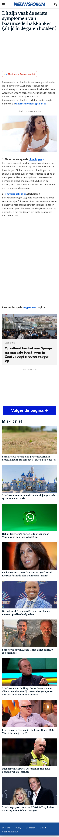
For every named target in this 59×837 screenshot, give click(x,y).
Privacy (18, 828)
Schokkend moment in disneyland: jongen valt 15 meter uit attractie (28, 497)
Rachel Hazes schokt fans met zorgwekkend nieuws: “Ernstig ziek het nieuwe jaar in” (27, 574)
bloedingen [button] (35, 159)
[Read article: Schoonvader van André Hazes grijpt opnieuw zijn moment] (29, 633)
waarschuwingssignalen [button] (29, 103)
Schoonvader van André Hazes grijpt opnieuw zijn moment (27, 651)
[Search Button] (55, 4)
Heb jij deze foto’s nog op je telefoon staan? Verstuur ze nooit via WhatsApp (26, 535)
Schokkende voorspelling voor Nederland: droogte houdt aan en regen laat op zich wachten (29, 458)
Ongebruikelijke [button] (14, 194)
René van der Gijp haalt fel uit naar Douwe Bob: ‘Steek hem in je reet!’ (28, 731)
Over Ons (6, 828)
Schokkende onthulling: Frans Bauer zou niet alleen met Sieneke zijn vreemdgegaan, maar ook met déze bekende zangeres (27, 692)
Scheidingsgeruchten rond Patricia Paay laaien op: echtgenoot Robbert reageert (28, 809)
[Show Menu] (3, 4)
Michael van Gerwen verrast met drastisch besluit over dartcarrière (26, 770)
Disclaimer (30, 828)
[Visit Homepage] (29, 4)
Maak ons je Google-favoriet (21, 74)
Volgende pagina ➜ (29, 410)
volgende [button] (28, 307)
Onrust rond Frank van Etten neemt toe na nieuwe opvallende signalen (26, 612)
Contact (43, 828)
